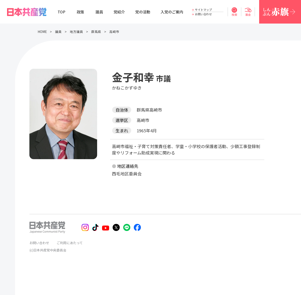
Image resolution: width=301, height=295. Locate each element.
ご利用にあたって (70, 242)
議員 (99, 12)
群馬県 (96, 31)
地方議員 (76, 31)
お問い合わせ (203, 14)
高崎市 (114, 31)
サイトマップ (203, 10)
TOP (61, 12)
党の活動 (142, 12)
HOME (42, 31)
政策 (80, 12)
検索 (234, 14)
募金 (248, 14)
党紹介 (119, 12)
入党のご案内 (172, 12)
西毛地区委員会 (127, 173)
